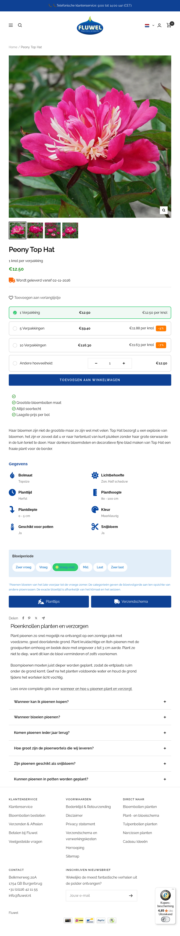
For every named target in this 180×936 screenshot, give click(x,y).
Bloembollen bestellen (27, 815)
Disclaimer (74, 815)
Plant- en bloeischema (141, 815)
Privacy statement (80, 824)
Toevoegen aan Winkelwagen (90, 380)
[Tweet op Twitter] (36, 618)
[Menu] (173, 890)
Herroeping (75, 848)
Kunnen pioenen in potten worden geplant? (51, 779)
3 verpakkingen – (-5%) (37, 614)
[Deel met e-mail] (43, 618)
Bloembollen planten (140, 807)
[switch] (165, 919)
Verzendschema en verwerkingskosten (81, 836)
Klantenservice (20, 807)
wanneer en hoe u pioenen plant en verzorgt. (96, 689)
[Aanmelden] (131, 895)
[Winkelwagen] (169, 25)
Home (13, 47)
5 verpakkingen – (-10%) (91, 614)
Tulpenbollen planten (140, 824)
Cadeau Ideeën (135, 842)
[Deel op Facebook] (23, 618)
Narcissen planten (137, 833)
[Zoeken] (20, 25)
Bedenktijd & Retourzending (88, 807)
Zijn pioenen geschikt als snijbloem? (45, 763)
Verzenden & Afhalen (26, 824)
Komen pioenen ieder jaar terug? (42, 733)
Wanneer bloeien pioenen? (37, 717)
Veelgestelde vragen (25, 842)
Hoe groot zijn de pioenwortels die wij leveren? (54, 748)
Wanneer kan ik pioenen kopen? (41, 702)
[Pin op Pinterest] (29, 618)
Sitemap (72, 856)
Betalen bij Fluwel (23, 833)
